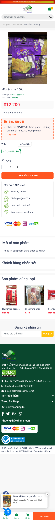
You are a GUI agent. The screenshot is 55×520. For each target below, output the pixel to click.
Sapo (48, 451)
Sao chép (11, 135)
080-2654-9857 (26, 386)
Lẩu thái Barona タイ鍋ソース (28, 496)
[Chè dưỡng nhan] (34, 295)
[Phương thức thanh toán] (21, 223)
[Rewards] (7, 512)
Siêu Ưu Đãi (16, 121)
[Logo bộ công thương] (13, 439)
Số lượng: (6, 160)
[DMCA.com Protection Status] (8, 373)
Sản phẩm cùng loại (18, 279)
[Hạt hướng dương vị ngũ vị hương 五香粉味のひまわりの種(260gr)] (11, 295)
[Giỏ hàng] (50, 9)
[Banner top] (27, 1)
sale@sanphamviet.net (23, 391)
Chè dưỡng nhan (32, 309)
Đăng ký (47, 333)
